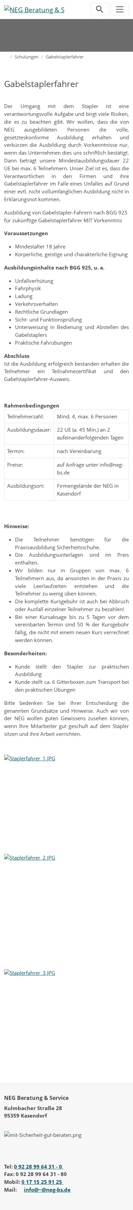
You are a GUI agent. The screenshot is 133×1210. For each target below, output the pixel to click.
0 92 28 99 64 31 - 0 (38, 1166)
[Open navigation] (119, 9)
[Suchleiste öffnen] (99, 9)
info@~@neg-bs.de (47, 1189)
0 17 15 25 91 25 (42, 1181)
